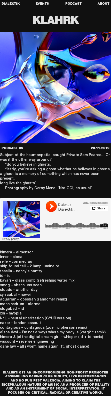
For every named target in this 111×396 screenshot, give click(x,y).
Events (42, 3)
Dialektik (11, 3)
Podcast (73, 3)
